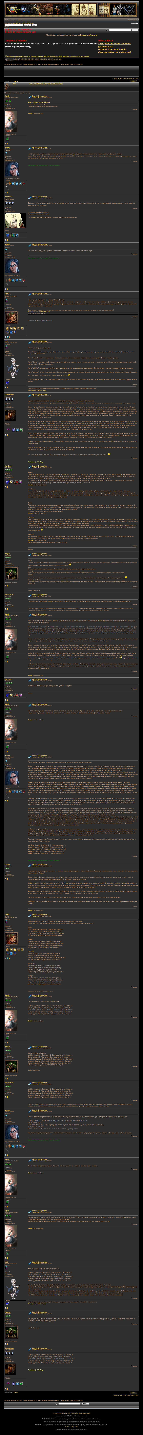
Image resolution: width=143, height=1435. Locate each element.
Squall (7, 96)
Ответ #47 (36, 1263)
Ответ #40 (36, 916)
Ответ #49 (36, 1349)
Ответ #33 (36, 555)
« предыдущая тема (119, 78)
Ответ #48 (36, 1313)
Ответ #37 (36, 705)
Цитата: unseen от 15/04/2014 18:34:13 (39, 311)
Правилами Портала (88, 35)
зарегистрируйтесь (28, 23)
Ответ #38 (36, 757)
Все (16, 81)
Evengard (8, 196)
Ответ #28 (36, 245)
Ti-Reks (7, 864)
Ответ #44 (36, 1111)
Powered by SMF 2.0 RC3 (60, 1413)
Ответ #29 (36, 294)
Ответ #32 (36, 467)
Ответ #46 (36, 1212)
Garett (7, 293)
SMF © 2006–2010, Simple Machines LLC (79, 1413)
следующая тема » (132, 78)
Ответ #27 (36, 198)
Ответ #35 (36, 615)
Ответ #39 (36, 866)
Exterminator (9, 394)
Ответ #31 (36, 396)
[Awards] (7, 143)
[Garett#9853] (8, 337)
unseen (7, 147)
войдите (16, 23)
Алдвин (7, 554)
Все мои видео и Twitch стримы (37, 390)
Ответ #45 (36, 1160)
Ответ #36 (36, 680)
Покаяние (33, 217)
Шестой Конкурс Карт (39, 96)
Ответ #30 (36, 342)
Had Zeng (8, 466)
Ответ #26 (36, 149)
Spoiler (30, 113)
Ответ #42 (36, 1048)
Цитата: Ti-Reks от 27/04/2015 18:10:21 (39, 102)
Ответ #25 (36, 97)
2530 (6, 341)
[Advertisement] (71, 71)
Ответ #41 (36, 996)
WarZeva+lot (9, 595)
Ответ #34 (36, 596)
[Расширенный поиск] (107, 30)
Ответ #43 (36, 1084)
